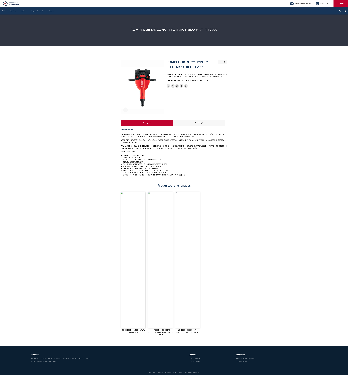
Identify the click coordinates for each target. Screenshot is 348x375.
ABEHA (196, 372)
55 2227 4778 (195, 358)
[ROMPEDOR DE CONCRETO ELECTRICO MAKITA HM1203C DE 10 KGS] (160, 260)
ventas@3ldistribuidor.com (303, 3)
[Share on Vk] (181, 86)
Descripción (147, 123)
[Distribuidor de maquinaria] (11, 3)
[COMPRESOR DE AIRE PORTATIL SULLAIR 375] (133, 260)
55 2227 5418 (195, 361)
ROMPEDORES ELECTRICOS (199, 80)
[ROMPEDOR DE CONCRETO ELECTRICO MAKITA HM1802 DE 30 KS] (187, 260)
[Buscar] (340, 11)
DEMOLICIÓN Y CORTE (181, 80)
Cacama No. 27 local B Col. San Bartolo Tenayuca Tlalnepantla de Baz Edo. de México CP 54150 (60, 358)
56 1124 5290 (324, 3)
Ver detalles (124, 193)
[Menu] (345, 11)
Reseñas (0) (199, 123)
